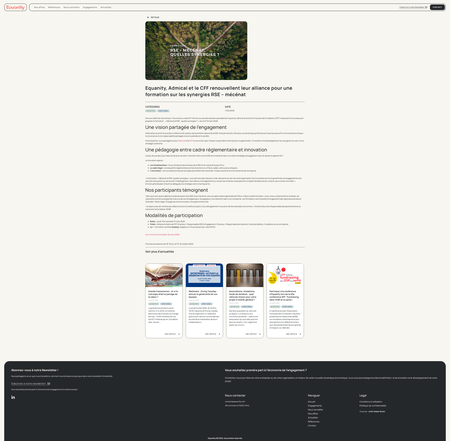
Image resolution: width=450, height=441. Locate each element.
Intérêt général (163, 111)
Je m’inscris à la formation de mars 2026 (162, 234)
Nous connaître (71, 7)
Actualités (106, 7)
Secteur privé (150, 111)
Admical (181, 140)
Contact (312, 425)
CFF (191, 140)
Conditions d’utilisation (371, 401)
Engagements (90, 7)
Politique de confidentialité (373, 405)
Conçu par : (372, 411)
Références (54, 7)
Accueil (311, 401)
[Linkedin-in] (13, 397)
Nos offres (39, 7)
